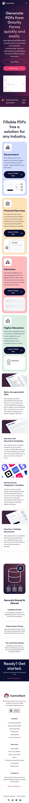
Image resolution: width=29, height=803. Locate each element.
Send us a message (13, 786)
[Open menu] (26, 3)
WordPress (12, 701)
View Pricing (13, 68)
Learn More (15, 62)
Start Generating (13, 678)
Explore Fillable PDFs (13, 174)
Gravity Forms (21, 701)
